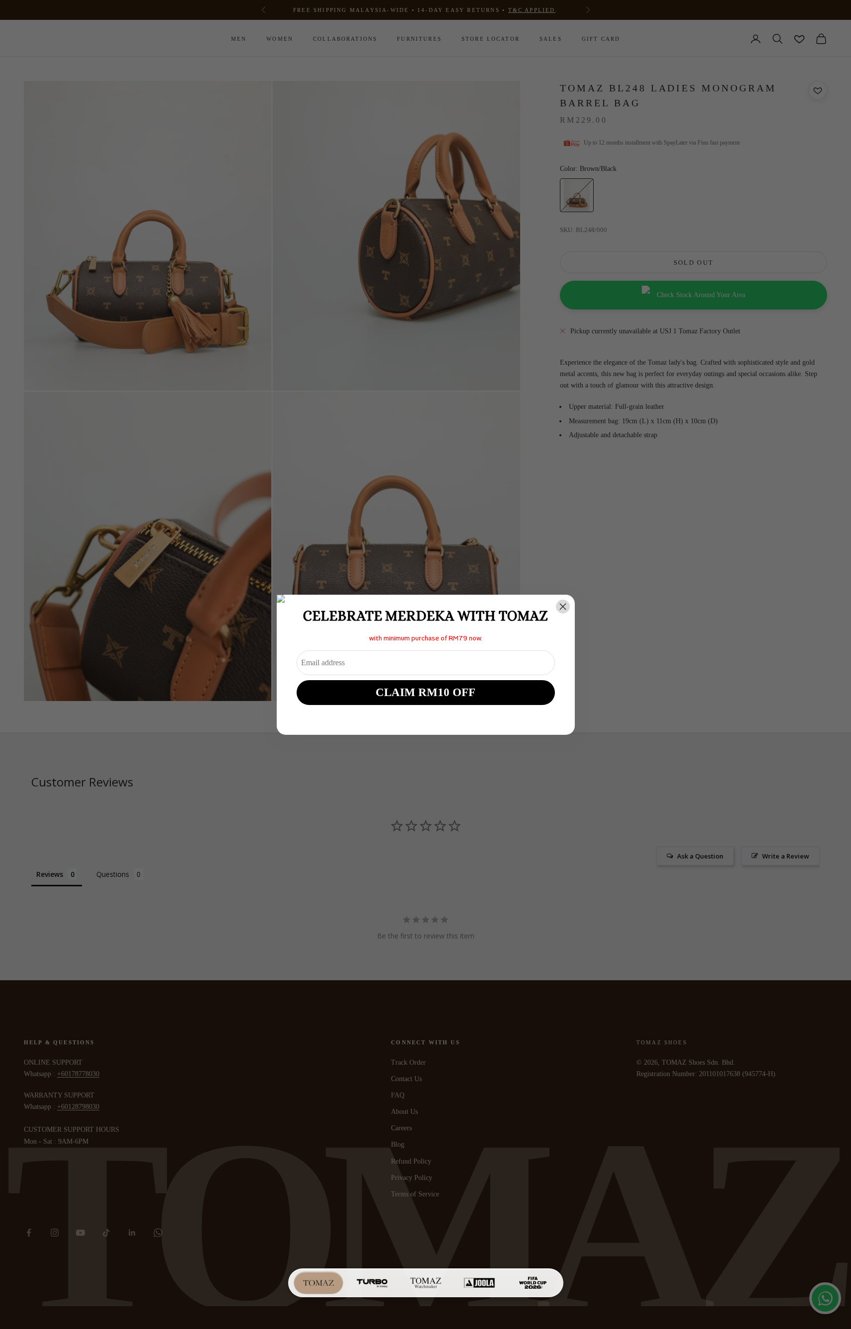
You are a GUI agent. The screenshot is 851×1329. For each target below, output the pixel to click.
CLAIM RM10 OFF (425, 692)
